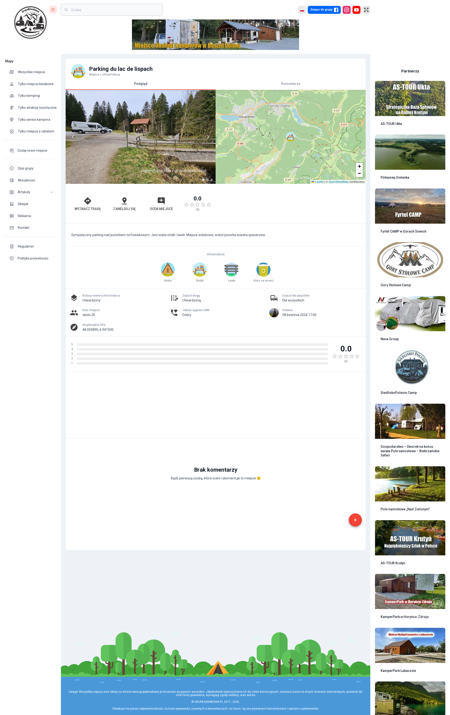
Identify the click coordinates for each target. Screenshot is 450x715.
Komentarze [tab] (290, 84)
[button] (30, 192)
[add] (355, 520)
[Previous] (73, 137)
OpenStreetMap (339, 182)
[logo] (30, 22)
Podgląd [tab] (140, 84)
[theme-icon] (13, 72)
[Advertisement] (291, 203)
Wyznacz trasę (88, 209)
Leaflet (319, 182)
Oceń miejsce (161, 209)
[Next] (208, 137)
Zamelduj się (124, 209)
